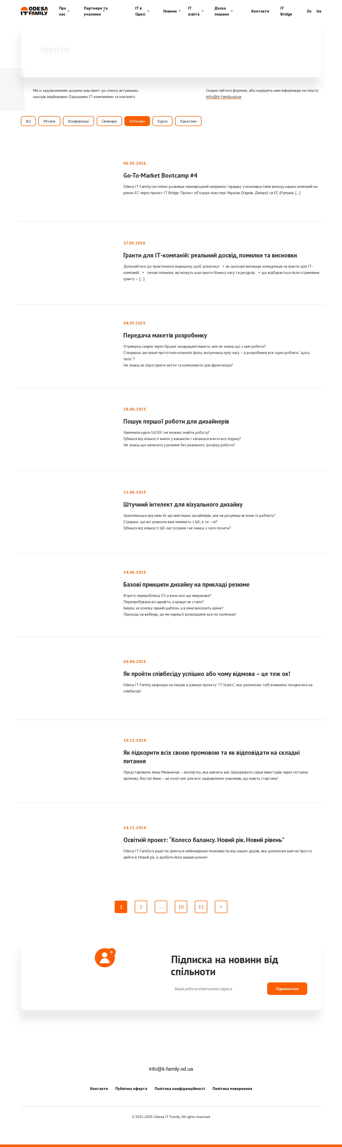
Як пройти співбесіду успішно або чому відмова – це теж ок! (206, 674)
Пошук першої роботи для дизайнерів (176, 421)
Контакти (260, 11)
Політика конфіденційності (180, 1088)
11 (201, 907)
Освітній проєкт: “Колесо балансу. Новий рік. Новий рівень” (203, 840)
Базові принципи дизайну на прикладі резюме (186, 584)
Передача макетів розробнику (165, 335)
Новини (170, 11)
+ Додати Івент (250, 49)
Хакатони (188, 121)
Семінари (109, 121)
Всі (28, 121)
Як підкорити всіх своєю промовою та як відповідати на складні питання (211, 756)
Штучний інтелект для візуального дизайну (183, 504)
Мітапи (49, 121)
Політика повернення (232, 1088)
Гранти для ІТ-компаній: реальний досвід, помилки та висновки (210, 255)
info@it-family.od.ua (171, 1069)
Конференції (78, 121)
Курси (162, 121)
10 (181, 907)
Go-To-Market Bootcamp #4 (160, 175)
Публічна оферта (131, 1088)
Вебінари (137, 121)
